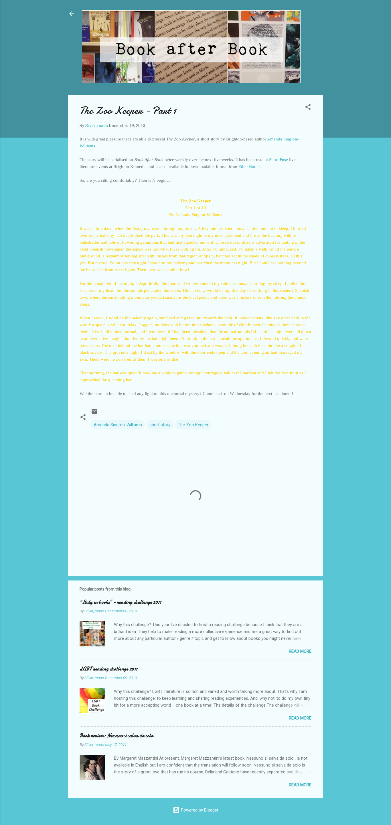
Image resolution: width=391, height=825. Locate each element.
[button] (308, 107)
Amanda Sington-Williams (118, 424)
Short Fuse (279, 159)
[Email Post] (94, 413)
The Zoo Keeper (193, 424)
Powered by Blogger (199, 810)
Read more (300, 651)
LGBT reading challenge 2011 (108, 668)
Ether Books (249, 166)
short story (159, 424)
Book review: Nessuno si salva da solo (116, 735)
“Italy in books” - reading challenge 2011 (120, 602)
